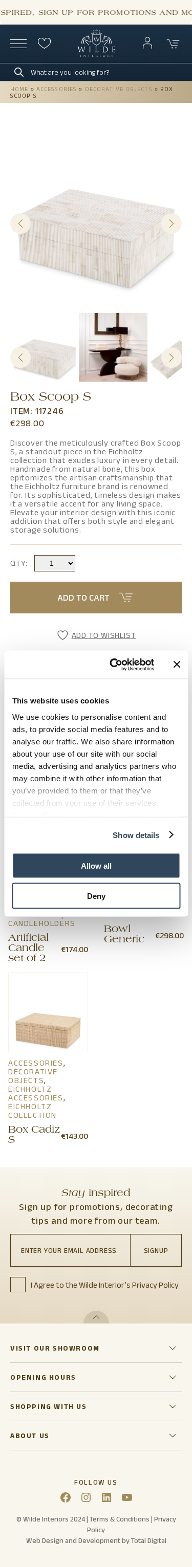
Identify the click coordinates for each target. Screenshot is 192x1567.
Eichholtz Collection (32, 1110)
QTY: (19, 563)
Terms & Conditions (120, 1519)
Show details (136, 834)
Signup (156, 1250)
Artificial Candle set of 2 (28, 949)
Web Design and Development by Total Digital (96, 1540)
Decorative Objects (119, 88)
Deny (96, 895)
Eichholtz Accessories (35, 1093)
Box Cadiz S (34, 1135)
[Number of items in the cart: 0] (173, 44)
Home (19, 88)
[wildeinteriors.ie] (96, 54)
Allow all (96, 866)
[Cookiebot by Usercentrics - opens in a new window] (114, 664)
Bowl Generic (124, 935)
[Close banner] (176, 664)
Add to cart (83, 597)
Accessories (56, 88)
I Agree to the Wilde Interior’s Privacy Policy (105, 1285)
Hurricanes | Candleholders (42, 919)
